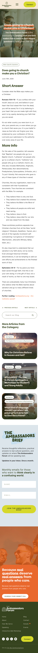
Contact (26, 620)
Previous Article (11, 307)
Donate (27, 624)
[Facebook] (3, 639)
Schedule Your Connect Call (15, 596)
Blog (25, 617)
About (4, 620)
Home (4, 617)
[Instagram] (7, 639)
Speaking (5, 627)
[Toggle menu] (17, 4)
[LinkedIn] (11, 639)
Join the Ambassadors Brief (19, 509)
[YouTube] (15, 639)
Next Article (30, 307)
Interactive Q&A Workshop (11, 631)
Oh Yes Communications (15, 648)
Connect (30, 5)
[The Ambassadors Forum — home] (6, 4)
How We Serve (7, 624)
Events (25, 627)
